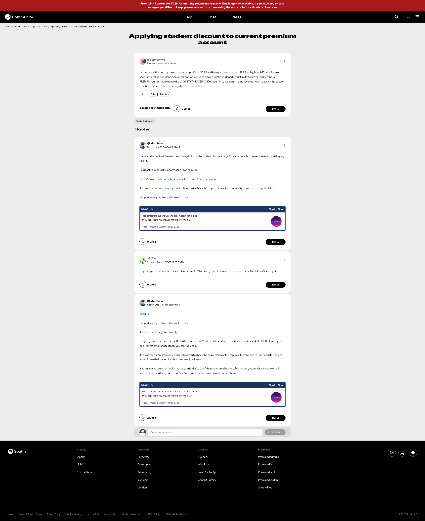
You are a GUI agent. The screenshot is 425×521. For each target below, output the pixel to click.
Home (23, 26)
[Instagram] (392, 453)
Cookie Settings (74, 514)
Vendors (143, 487)
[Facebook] (413, 453)
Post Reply (275, 432)
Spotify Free (265, 487)
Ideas (236, 17)
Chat (212, 17)
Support (203, 457)
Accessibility (110, 514)
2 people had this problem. (155, 108)
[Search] (396, 17)
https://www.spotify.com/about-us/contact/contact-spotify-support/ (178, 179)
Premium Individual (269, 457)
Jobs (80, 464)
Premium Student (268, 480)
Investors (143, 480)
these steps (234, 7)
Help (188, 17)
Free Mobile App (207, 472)
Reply (275, 109)
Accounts (42, 26)
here (233, 373)
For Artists (144, 457)
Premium (164, 94)
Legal (10, 514)
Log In (407, 17)
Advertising (144, 472)
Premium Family (267, 472)
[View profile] (142, 61)
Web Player (204, 464)
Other (153, 94)
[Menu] (417, 17)
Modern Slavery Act (131, 514)
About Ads (93, 514)
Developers (144, 464)
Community (22, 17)
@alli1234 (144, 314)
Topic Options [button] (144, 121)
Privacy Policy (53, 514)
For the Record (85, 472)
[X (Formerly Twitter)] (402, 453)
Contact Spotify (207, 480)
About (81, 457)
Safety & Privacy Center (30, 514)
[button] (284, 61)
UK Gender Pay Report (176, 514)
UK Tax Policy (153, 514)
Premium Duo (266, 464)
